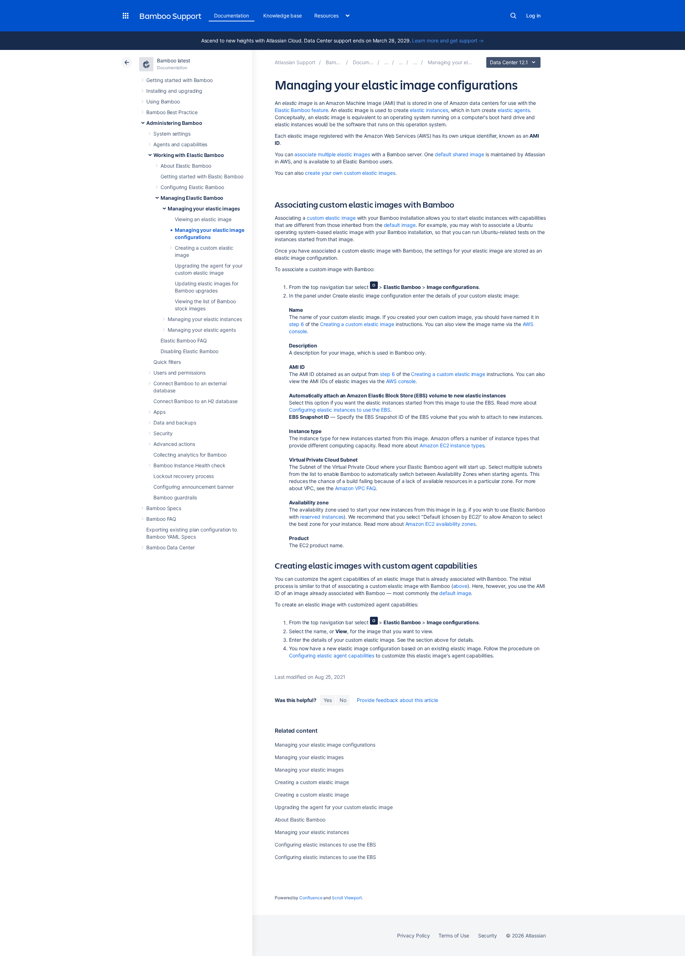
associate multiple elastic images (332, 154)
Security (162, 433)
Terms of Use (453, 935)
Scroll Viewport (347, 897)
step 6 (296, 324)
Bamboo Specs (163, 508)
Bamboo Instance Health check (189, 465)
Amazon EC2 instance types (452, 445)
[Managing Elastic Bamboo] (415, 62)
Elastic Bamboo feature (301, 110)
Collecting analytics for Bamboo (190, 455)
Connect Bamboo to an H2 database (195, 401)
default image (400, 225)
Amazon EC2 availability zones (440, 524)
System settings (172, 134)
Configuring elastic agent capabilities (331, 655)
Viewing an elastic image (203, 219)
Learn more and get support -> (448, 40)
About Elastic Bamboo (186, 166)
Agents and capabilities (180, 144)
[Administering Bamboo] (386, 62)
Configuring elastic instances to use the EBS (339, 410)
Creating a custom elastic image (357, 324)
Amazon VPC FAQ (355, 488)
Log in (533, 15)
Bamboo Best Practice (172, 112)
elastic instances (429, 110)
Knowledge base (282, 15)
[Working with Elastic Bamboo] (401, 62)
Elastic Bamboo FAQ (184, 340)
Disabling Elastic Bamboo (189, 351)
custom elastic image (331, 218)
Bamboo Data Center (170, 547)
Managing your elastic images (204, 208)
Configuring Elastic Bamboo (192, 187)
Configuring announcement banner (193, 487)
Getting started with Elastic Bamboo (202, 176)
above (460, 586)
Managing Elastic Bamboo (192, 198)
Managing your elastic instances (205, 319)
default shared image (459, 154)
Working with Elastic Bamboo (188, 155)
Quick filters (167, 362)
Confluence (310, 897)
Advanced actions (174, 444)
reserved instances (322, 517)
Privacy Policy (413, 935)
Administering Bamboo (174, 123)
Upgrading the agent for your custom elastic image (334, 807)
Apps (159, 412)
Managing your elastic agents (202, 330)
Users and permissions (179, 373)
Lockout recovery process (183, 476)
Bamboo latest (173, 60)
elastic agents (514, 110)
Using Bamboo (163, 101)
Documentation (231, 15)
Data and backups (174, 422)
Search (513, 15)
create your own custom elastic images (350, 173)
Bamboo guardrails (175, 497)
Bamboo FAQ (161, 519)
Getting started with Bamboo (179, 80)
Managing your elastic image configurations (325, 745)
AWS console (401, 381)
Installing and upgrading (174, 91)
